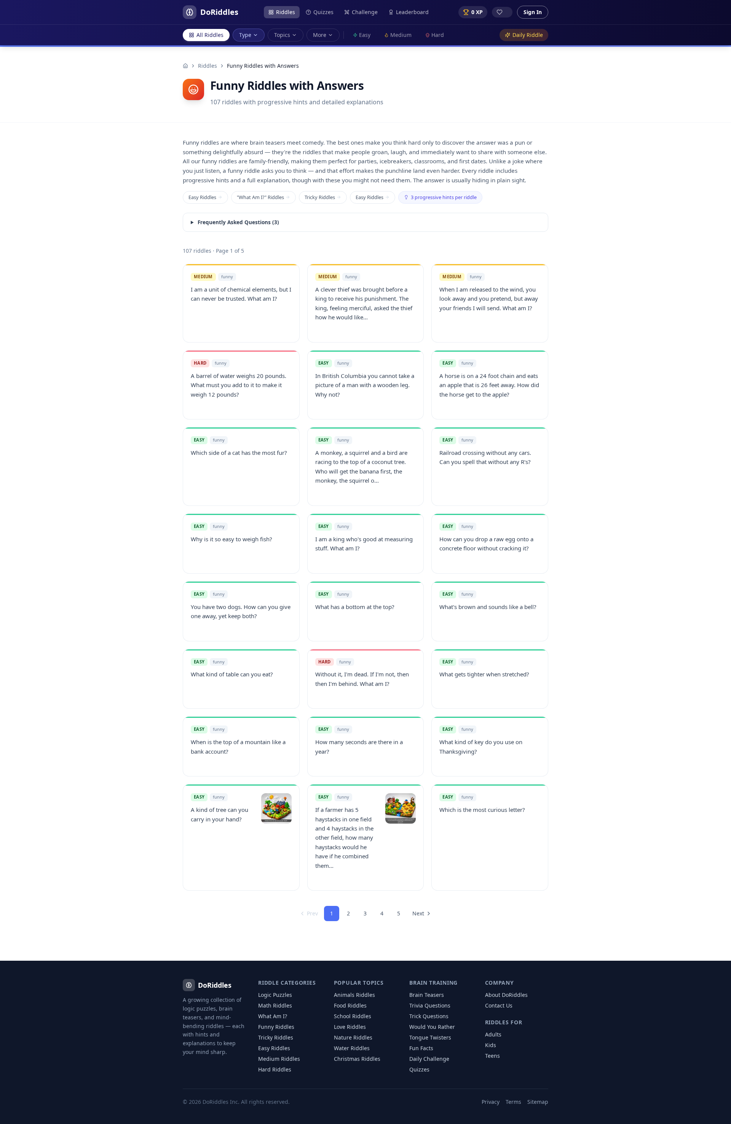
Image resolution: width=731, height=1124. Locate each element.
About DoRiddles (506, 994)
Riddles (285, 12)
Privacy (491, 1101)
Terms (513, 1101)
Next (418, 913)
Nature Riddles (353, 1037)
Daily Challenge (429, 1058)
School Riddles (352, 1016)
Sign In (533, 12)
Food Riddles (350, 1005)
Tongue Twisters (430, 1037)
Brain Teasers (426, 994)
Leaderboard (412, 12)
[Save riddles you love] (502, 12)
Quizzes (323, 12)
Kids (490, 1045)
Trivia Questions (429, 1005)
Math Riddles (275, 1005)
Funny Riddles (276, 1026)
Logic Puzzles (275, 994)
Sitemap (537, 1101)
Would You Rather (432, 1026)
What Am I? (272, 1016)
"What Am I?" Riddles (260, 197)
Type (245, 34)
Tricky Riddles (320, 197)
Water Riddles (352, 1048)
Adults (493, 1034)
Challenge (365, 12)
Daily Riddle (527, 34)
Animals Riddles (354, 994)
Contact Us (498, 1005)
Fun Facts (421, 1048)
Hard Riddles (274, 1069)
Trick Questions (428, 1016)
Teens (492, 1055)
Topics (282, 34)
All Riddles (209, 34)
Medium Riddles (279, 1058)
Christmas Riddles (357, 1058)
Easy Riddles (202, 197)
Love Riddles (350, 1026)
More (319, 34)
